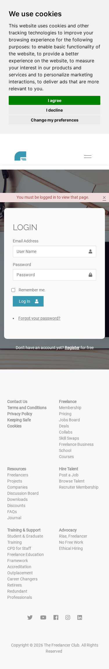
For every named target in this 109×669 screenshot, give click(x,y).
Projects (14, 481)
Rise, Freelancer (73, 536)
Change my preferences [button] (54, 119)
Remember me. (32, 290)
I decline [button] (54, 110)
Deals (64, 426)
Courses (66, 456)
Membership (70, 407)
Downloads (17, 499)
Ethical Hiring (71, 548)
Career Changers (22, 579)
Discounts (16, 505)
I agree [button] (54, 100)
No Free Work (71, 542)
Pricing (65, 413)
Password (22, 264)
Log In (24, 301)
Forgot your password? (39, 318)
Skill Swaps (69, 438)
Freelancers (17, 475)
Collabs (65, 432)
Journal (14, 517)
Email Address (25, 241)
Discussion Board (23, 493)
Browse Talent (72, 481)
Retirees (14, 585)
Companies (17, 487)
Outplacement (20, 573)
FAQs (12, 511)
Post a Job (68, 475)
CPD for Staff (19, 548)
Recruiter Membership (79, 487)
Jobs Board (69, 420)
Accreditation (19, 566)
